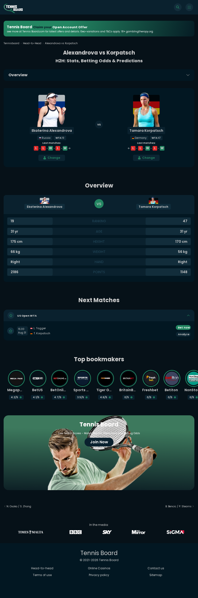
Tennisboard (11, 43)
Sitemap (155, 575)
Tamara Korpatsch (146, 130)
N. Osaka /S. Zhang (19, 506)
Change (54, 158)
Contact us (156, 568)
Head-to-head (42, 568)
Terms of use (42, 575)
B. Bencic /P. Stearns (178, 506)
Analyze (184, 334)
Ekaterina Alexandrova (52, 130)
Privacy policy (99, 575)
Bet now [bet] (184, 327)
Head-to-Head (32, 43)
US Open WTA (27, 316)
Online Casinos (99, 568)
